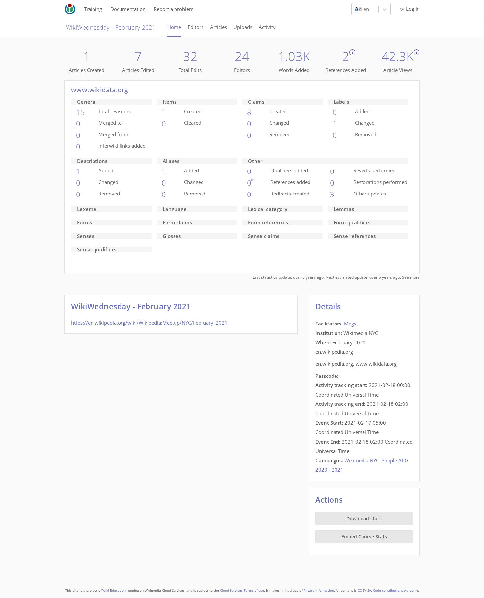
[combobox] (355, 9)
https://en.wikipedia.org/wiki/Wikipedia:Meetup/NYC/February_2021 (149, 322)
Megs (350, 323)
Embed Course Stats (364, 536)
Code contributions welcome (395, 590)
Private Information (318, 590)
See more (411, 277)
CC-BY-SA (364, 590)
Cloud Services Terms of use (242, 590)
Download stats (364, 518)
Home (174, 27)
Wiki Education (114, 590)
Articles (218, 27)
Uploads (242, 27)
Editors (195, 27)
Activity (267, 27)
